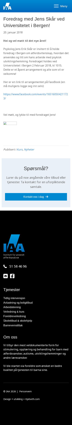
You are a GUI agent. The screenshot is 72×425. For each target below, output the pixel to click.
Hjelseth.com (32, 399)
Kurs (20, 149)
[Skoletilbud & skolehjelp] (36, 320)
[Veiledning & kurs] (36, 311)
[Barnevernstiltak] (36, 325)
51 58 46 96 (18, 266)
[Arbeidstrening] (36, 307)
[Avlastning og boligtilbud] (36, 302)
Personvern (25, 391)
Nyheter (29, 149)
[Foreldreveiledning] (36, 316)
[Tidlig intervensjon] (36, 298)
